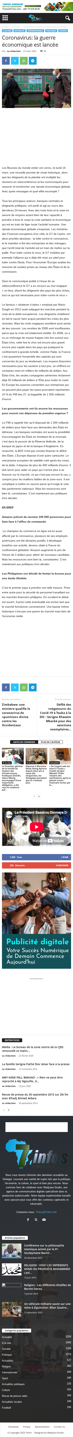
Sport (5, 1378)
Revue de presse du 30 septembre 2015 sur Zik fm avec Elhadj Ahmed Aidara (35, 1096)
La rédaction (14, 51)
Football (6, 1407)
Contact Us (59, 1426)
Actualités (7, 1360)
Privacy (26, 1426)
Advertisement (42, 1426)
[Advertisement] (36, 136)
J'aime (65, 857)
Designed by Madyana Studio (49, 1432)
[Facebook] (6, 61)
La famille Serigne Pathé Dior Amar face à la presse (35, 1064)
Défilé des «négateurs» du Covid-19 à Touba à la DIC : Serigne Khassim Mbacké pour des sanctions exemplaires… (55, 717)
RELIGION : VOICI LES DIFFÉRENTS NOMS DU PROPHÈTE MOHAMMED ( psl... (47, 1269)
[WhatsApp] (24, 61)
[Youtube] (44, 1220)
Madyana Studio (52, 1187)
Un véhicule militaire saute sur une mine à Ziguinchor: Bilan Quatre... (47, 1305)
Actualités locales (12, 1401)
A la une (16, 26)
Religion (6, 1366)
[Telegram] (33, 61)
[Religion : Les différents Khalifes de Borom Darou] (11, 1290)
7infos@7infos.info (46, 1212)
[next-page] (39, 796)
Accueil (5, 26)
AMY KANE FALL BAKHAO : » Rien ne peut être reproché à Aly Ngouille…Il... (32, 1079)
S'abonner (62, 865)
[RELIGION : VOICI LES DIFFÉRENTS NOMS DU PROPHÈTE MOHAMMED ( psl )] (11, 1269)
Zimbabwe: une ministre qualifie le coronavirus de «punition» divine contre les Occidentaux (16, 715)
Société (63, 30)
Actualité (19, 30)
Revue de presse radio (14, 1395)
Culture (6, 1390)
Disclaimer (13, 1426)
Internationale (35, 30)
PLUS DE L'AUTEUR (50, 742)
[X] (15, 61)
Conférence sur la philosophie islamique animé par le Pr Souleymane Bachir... (44, 1249)
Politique (51, 30)
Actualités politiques (13, 1384)
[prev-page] (34, 796)
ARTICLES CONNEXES (24, 742)
